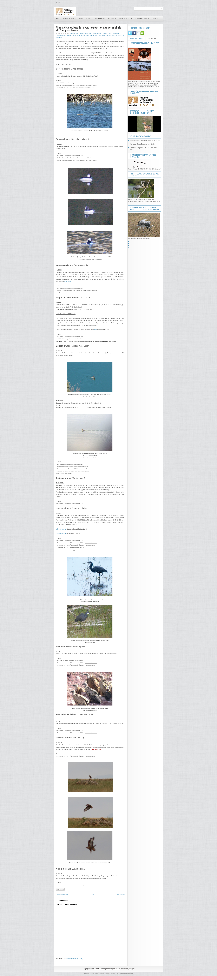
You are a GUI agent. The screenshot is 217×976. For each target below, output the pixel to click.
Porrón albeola (106, 35)
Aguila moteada (74, 33)
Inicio (58, 3)
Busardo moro (107, 33)
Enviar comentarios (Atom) (74, 958)
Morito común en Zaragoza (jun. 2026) (142, 144)
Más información (61, 529)
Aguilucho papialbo (86, 33)
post (95, 330)
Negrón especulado (83, 35)
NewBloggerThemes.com (126, 973)
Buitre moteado (97, 33)
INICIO (57, 18)
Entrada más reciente (62, 894)
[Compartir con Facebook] (63, 889)
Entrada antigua (120, 894)
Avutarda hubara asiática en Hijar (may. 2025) (144, 140)
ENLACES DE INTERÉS (125, 18)
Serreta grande (116, 35)
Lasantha (112, 973)
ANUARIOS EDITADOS (69, 18)
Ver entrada (67, 281)
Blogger (131, 969)
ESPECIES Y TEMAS (136, 38)
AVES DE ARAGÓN (99, 18)
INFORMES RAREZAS (85, 18)
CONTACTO (155, 18)
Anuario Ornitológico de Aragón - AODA (107, 969)
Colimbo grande (61, 35)
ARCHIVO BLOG (153, 38)
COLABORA (112, 18)
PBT (117, 973)
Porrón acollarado (95, 35)
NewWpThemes (94, 973)
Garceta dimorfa (71, 35)
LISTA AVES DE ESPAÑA (142, 18)
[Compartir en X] (61, 889)
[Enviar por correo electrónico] (57, 889)
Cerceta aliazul (116, 33)
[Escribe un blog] (59, 889)
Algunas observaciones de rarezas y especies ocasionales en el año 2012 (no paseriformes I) (88, 28)
